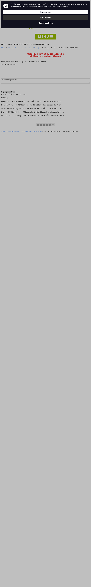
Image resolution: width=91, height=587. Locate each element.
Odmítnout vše (45, 23)
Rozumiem (45, 12)
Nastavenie (45, 17)
